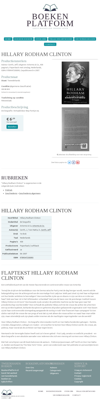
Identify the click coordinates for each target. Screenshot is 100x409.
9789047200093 (26, 257)
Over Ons (41, 39)
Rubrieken (57, 363)
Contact (50, 44)
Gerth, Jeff (46, 230)
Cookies (78, 379)
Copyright (78, 381)
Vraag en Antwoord (60, 39)
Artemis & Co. (38, 226)
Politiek (8, 190)
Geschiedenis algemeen (29, 193)
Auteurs (53, 367)
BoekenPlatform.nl (40, 363)
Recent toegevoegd (34, 370)
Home (8, 39)
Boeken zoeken (23, 39)
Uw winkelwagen (85, 39)
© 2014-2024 (20, 396)
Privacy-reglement (82, 376)
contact (4, 398)
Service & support (80, 364)
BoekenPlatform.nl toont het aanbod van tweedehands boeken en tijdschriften (10, 376)
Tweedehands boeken (11, 364)
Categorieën (55, 370)
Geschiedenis (11, 193)
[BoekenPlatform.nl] (50, 18)
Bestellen (12, 127)
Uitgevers (54, 373)
